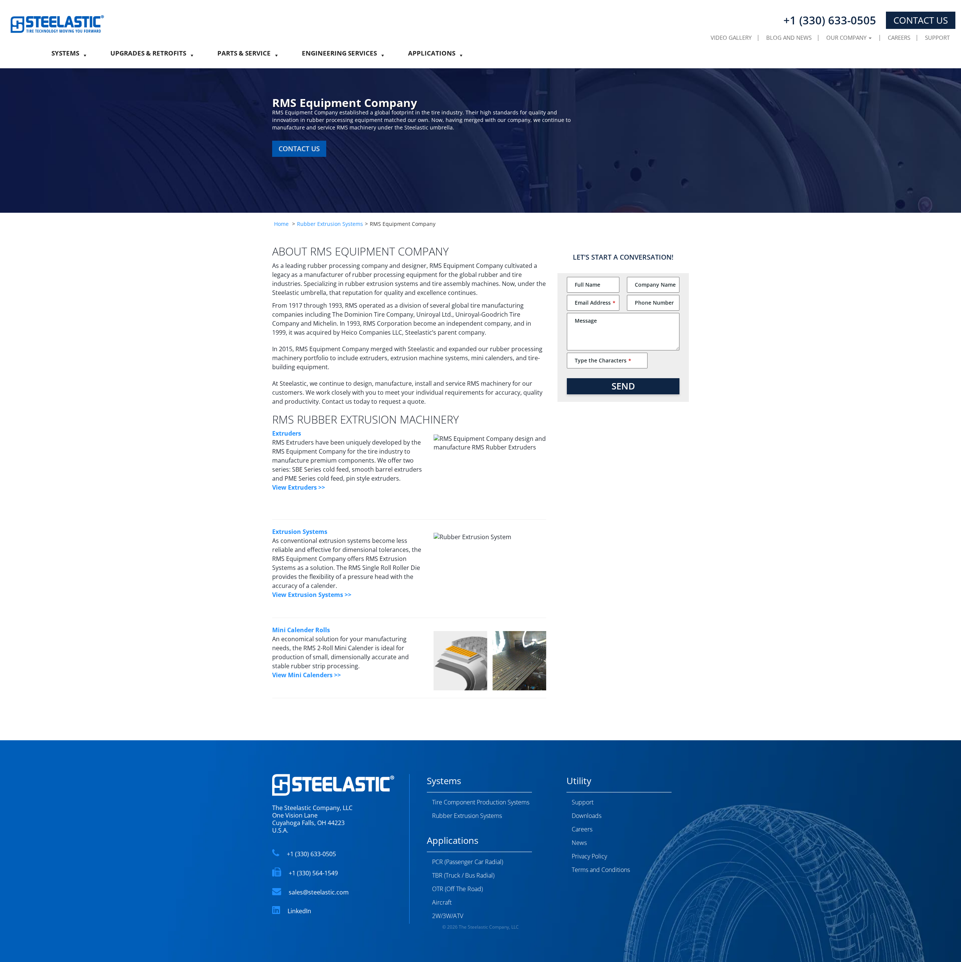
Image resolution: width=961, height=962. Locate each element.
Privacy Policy (589, 856)
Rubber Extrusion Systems (330, 223)
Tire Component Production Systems (480, 802)
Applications (431, 55)
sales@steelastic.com (319, 892)
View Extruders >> (298, 487)
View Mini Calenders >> (306, 675)
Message (586, 320)
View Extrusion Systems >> (311, 595)
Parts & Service (244, 55)
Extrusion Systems (299, 532)
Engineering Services (339, 55)
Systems (65, 55)
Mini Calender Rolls (301, 630)
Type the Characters (603, 360)
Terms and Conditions (601, 870)
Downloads (586, 816)
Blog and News (789, 37)
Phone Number (654, 302)
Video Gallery (731, 37)
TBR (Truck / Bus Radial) (463, 875)
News (579, 843)
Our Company (847, 37)
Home (281, 223)
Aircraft (442, 902)
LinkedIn (299, 911)
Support (937, 37)
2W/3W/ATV (447, 916)
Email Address (595, 302)
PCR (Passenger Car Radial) (467, 862)
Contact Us (920, 20)
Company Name (655, 284)
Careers (899, 37)
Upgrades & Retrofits (148, 55)
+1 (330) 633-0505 (311, 854)
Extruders (286, 433)
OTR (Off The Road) (457, 889)
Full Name (587, 284)
